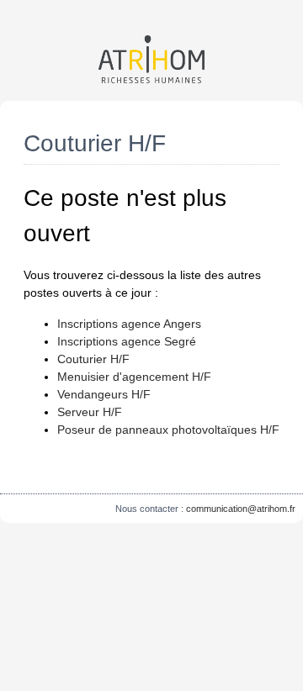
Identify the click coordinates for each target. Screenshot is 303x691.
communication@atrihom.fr (240, 509)
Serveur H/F (89, 412)
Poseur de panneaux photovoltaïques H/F (168, 429)
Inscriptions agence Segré (126, 341)
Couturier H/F (93, 359)
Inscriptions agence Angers (129, 323)
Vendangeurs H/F (104, 394)
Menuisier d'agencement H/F (134, 376)
